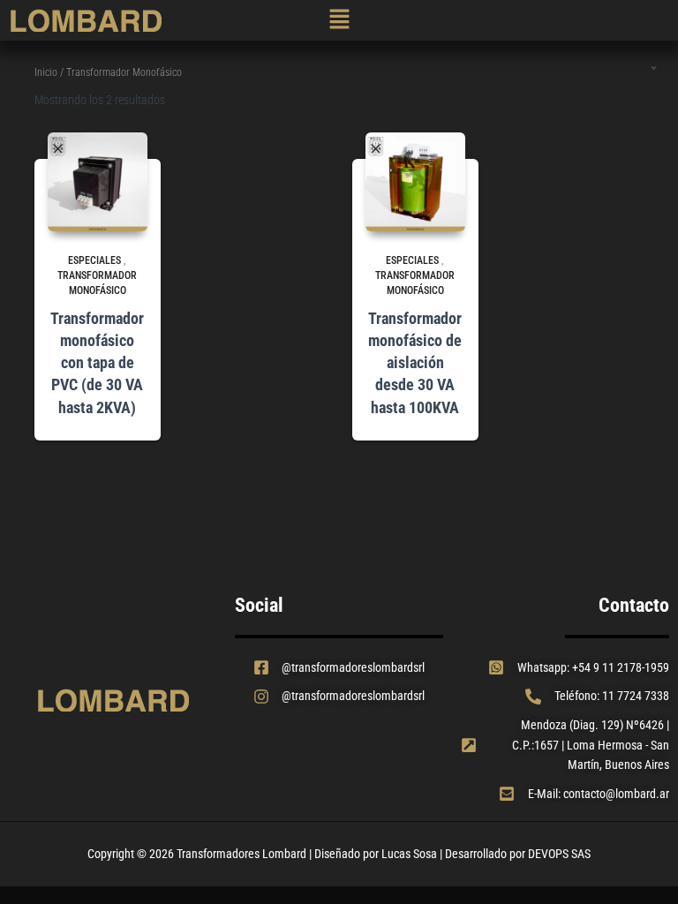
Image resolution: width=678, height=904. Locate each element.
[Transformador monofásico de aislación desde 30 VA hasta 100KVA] (415, 182)
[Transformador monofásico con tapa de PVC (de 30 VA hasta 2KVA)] (97, 182)
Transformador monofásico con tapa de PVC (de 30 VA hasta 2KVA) (97, 363)
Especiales (94, 260)
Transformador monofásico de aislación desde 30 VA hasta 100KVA (415, 363)
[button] (339, 21)
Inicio (45, 72)
